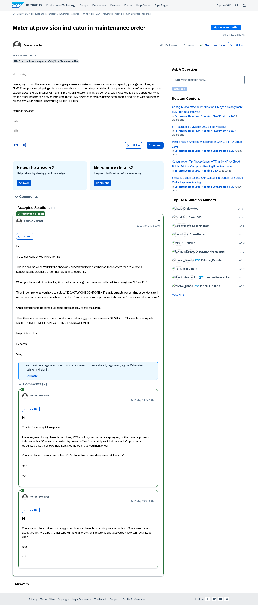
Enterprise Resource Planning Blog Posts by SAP (205, 116)
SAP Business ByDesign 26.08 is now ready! (199, 126)
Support (114, 599)
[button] (230, 45)
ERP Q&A (95, 14)
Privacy (33, 599)
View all (176, 295)
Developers (99, 5)
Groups (84, 5)
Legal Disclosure (81, 599)
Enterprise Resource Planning (73, 14)
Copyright (63, 599)
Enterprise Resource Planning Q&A (196, 170)
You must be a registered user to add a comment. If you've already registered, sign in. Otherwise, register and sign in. (84, 367)
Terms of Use (47, 599)
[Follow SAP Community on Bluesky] (214, 599)
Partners (115, 5)
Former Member (34, 45)
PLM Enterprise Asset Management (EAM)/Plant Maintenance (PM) (46, 61)
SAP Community (20, 14)
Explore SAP (224, 5)
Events (128, 5)
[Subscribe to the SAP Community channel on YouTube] (220, 599)
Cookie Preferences (134, 599)
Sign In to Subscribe (226, 27)
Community (34, 5)
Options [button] (243, 28)
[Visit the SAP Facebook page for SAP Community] (207, 599)
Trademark (100, 599)
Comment (155, 145)
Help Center (143, 5)
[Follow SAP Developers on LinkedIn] (226, 599)
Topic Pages (161, 5)
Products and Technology (60, 5)
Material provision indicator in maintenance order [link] (127, 14)
